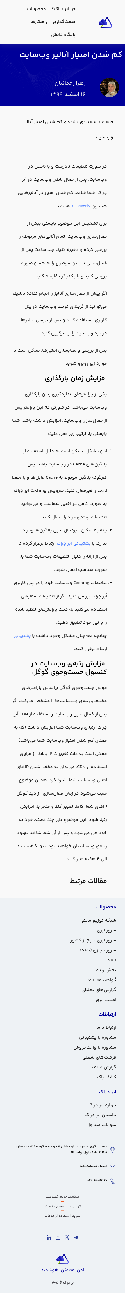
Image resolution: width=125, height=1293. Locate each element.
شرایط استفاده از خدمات (62, 1216)
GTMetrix (81, 206)
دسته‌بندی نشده (83, 122)
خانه (109, 122)
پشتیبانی (22, 635)
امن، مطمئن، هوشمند (62, 1270)
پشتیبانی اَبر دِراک (74, 543)
